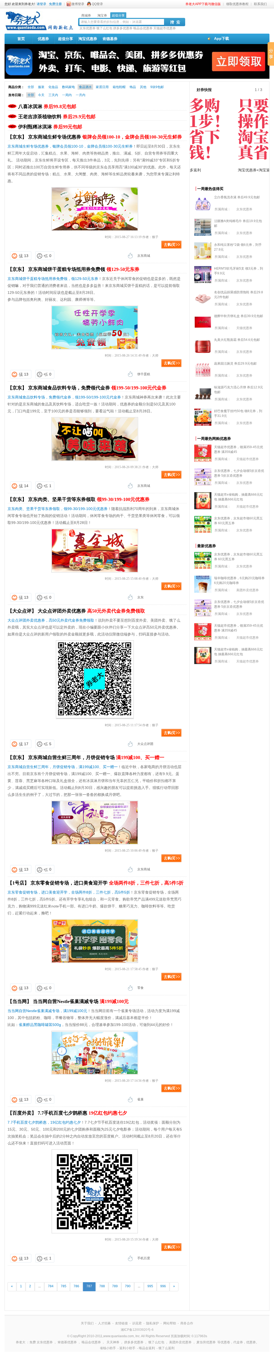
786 (76, 1286)
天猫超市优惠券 (164, 28)
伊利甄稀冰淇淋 (50, 126)
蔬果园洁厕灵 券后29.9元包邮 (235, 363)
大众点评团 (145, 744)
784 (51, 1286)
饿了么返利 (166, 1348)
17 (26, 744)
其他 (143, 87)
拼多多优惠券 (122, 28)
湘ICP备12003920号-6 (137, 1330)
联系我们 (260, 4)
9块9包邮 (157, 87)
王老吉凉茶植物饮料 (57, 116)
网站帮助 (169, 1323)
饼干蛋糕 (143, 374)
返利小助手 (127, 1348)
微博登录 (77, 4)
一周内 (67, 95)
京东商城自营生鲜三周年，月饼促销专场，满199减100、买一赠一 (62, 767)
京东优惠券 (87, 28)
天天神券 (112, 1342)
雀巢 (140, 1099)
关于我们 (87, 1323)
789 (115, 1286)
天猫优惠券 (244, 328)
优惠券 (43, 39)
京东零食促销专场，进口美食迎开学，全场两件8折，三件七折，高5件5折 (68, 892)
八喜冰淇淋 (47, 106)
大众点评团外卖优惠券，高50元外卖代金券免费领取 (50, 620)
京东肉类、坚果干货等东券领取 (89, 499)
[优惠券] (39, 30)
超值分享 (65, 39)
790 (128, 1286)
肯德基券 (109, 39)
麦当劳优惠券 (206, 1342)
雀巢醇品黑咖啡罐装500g (40, 1025)
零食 (140, 988)
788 (102, 1286)
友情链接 (121, 1323)
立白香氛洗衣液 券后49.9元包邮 (237, 197)
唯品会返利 (147, 1348)
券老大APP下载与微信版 (203, 4)
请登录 (41, 4)
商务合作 (186, 1323)
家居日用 (102, 87)
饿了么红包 (104, 28)
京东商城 (143, 256)
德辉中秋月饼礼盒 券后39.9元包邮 (238, 316)
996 (163, 1286)
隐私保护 (152, 1323)
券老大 (20, 1342)
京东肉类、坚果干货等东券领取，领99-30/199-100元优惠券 (57, 509)
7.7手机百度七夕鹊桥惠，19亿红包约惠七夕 (44, 1122)
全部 (31, 87)
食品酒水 (85, 87)
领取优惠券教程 (237, 4)
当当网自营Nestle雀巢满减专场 (81, 1001)
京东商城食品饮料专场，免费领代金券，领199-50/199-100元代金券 (64, 397)
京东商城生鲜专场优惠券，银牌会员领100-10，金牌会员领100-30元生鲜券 (70, 146)
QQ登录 (97, 4)
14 (26, 486)
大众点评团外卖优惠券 (91, 611)
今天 (41, 95)
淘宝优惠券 (87, 39)
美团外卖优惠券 (247, 590)
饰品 (133, 87)
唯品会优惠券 (143, 28)
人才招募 (104, 1323)
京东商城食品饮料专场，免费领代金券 (97, 387)
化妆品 (53, 87)
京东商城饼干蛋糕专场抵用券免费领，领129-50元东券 (52, 279)
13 (26, 256)
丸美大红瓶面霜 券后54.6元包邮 (237, 340)
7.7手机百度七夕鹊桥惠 (82, 1113)
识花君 (137, 1323)
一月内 (80, 95)
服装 (41, 87)
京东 (140, 597)
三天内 (53, 95)
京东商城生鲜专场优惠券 (105, 137)
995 (150, 1286)
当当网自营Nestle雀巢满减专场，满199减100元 (47, 1011)
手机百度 (143, 1258)
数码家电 (68, 87)
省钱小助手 (108, 1348)
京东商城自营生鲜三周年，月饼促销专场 (96, 757)
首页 (21, 39)
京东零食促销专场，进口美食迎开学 (107, 883)
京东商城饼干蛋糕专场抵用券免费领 (83, 269)
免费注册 (55, 4)
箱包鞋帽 (119, 87)
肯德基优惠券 (67, 1342)
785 (63, 1286)
